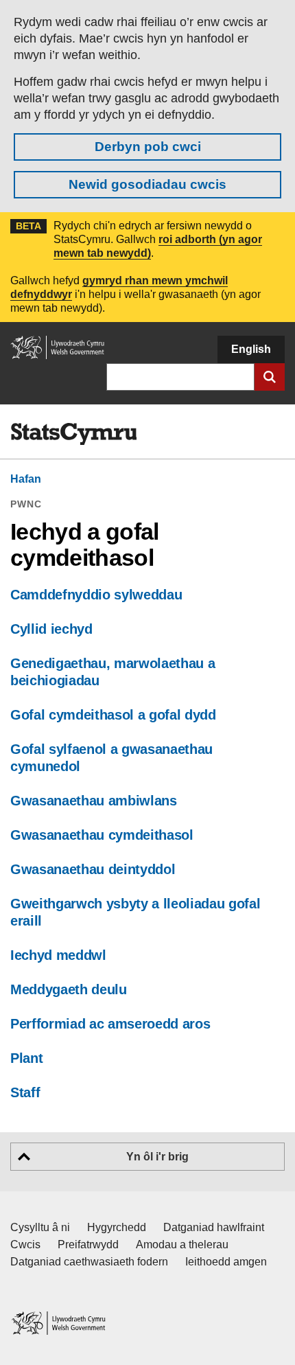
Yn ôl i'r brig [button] (157, 1156)
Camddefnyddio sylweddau (96, 594)
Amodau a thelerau (182, 1244)
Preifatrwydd (88, 1244)
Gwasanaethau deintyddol (92, 869)
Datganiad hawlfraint (213, 1227)
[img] (73, 434)
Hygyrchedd (116, 1227)
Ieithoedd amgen (226, 1262)
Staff (25, 1092)
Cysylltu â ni (40, 1227)
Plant (26, 1058)
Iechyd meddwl (58, 955)
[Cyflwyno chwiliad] (270, 377)
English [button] (251, 349)
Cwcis (25, 1244)
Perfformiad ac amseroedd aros (110, 1023)
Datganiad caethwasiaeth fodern (89, 1262)
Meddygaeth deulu (68, 989)
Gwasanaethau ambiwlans (93, 800)
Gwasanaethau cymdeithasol (101, 834)
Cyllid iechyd (51, 628)
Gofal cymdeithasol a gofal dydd (113, 714)
